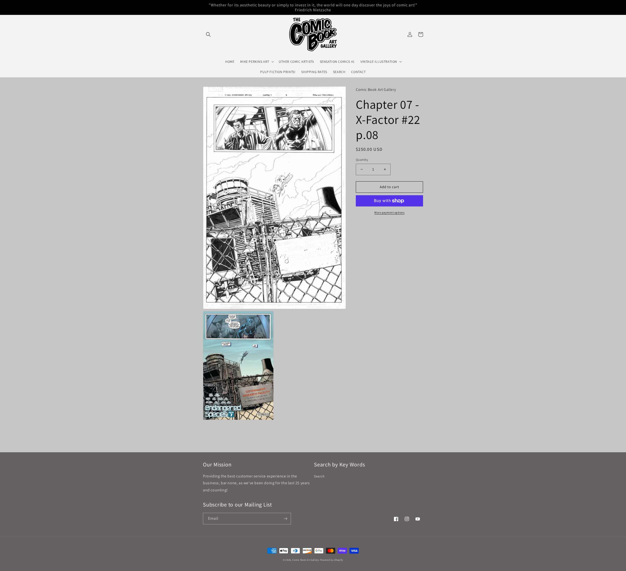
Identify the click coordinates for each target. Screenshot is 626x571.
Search (319, 476)
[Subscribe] (285, 518)
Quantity (362, 160)
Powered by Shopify (331, 559)
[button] (208, 34)
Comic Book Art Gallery (305, 559)
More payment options (389, 212)
